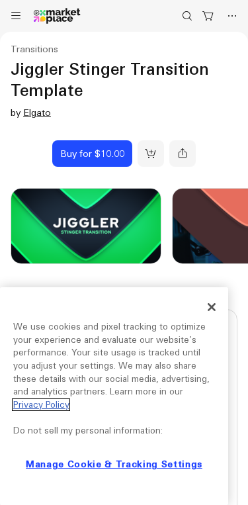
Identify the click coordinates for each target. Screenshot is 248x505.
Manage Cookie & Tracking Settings (114, 464)
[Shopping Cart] (208, 15)
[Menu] (15, 15)
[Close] (211, 307)
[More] (232, 15)
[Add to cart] (151, 153)
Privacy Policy (41, 405)
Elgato (37, 112)
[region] (114, 396)
